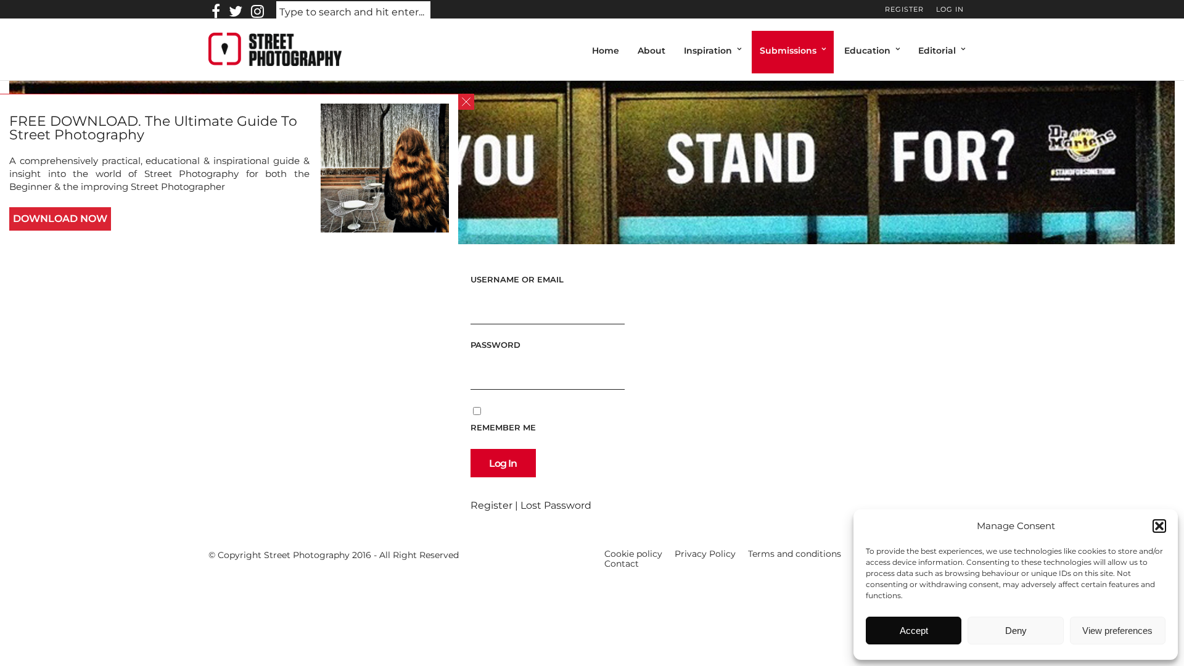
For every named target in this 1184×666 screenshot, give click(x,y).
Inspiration (708, 50)
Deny (1016, 630)
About (651, 50)
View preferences (1117, 630)
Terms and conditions (794, 553)
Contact (621, 563)
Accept (914, 630)
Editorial (937, 50)
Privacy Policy (705, 553)
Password (495, 345)
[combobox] (353, 12)
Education (867, 50)
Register (904, 9)
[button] (1159, 526)
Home (605, 50)
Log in (950, 9)
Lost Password (555, 505)
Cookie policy (633, 553)
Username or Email (517, 279)
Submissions (788, 50)
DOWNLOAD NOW (60, 218)
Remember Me (503, 427)
